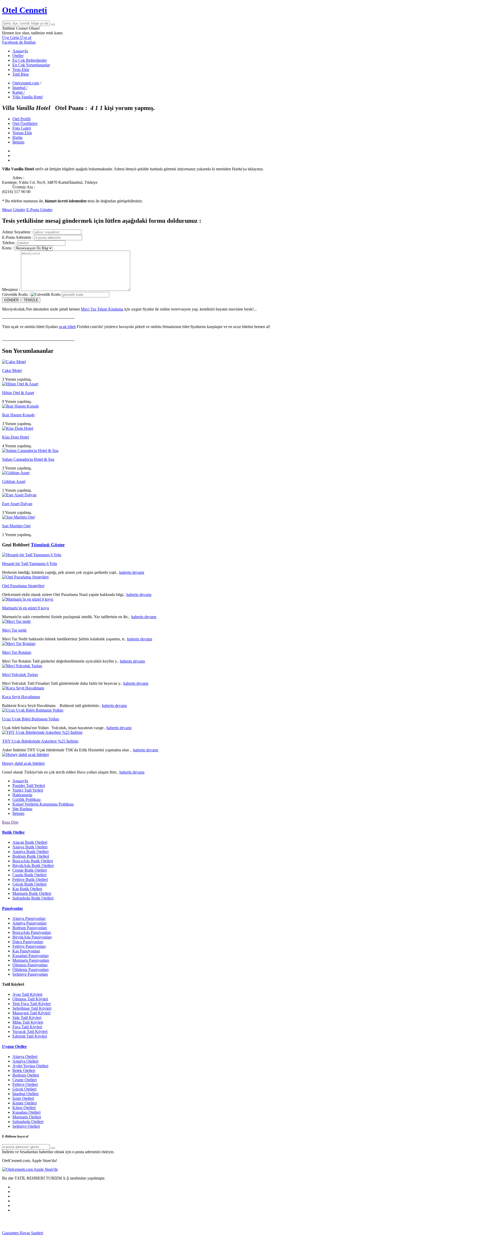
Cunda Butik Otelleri (29, 875)
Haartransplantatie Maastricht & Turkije (34, 1237)
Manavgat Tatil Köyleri (31, 1013)
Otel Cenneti (24, 10)
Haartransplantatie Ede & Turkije (155, 1237)
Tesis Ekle (20, 69)
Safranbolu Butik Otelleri (32, 898)
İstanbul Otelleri (25, 1094)
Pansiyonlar (12, 908)
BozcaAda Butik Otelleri (32, 861)
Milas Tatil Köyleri (27, 1022)
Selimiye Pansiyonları (30, 974)
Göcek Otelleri (24, 1089)
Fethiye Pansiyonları (29, 946)
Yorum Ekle (22, 133)
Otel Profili (21, 119)
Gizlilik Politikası (26, 799)
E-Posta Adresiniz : (17, 237)
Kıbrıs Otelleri (24, 1107)
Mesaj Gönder (13, 210)
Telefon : (9, 243)
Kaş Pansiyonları (26, 951)
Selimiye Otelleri (26, 1126)
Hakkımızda (22, 795)
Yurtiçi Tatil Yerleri (27, 790)
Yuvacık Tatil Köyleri (30, 1031)
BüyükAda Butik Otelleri (33, 865)
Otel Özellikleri (24, 123)
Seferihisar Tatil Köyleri (31, 1008)
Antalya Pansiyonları (29, 923)
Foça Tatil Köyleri (27, 1027)
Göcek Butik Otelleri (29, 884)
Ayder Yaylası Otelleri (30, 1066)
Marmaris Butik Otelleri (31, 893)
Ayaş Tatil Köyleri (27, 994)
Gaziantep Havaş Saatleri (22, 1233)
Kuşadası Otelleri (26, 1112)
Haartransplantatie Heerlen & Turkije (133, 1233)
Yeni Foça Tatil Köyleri (31, 1003)
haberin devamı (131, 572)
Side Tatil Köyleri (26, 1017)
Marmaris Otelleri (26, 1117)
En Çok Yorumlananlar (31, 65)
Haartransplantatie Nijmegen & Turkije (196, 1233)
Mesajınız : (11, 289)
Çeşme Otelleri (24, 1080)
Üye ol (25, 37)
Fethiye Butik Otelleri (30, 879)
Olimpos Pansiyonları (30, 965)
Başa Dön (10, 822)
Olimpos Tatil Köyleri (30, 999)
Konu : (7, 248)
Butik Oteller (13, 832)
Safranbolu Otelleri (27, 1121)
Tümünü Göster (48, 544)
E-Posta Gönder (39, 210)
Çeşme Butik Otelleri (29, 870)
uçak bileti (67, 326)
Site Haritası (22, 809)
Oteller (18, 55)
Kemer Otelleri (24, 1103)
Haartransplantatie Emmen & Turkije (97, 1237)
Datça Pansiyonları (27, 942)
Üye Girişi (11, 37)
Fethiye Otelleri (25, 1084)
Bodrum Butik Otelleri (30, 856)
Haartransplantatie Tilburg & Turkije (72, 1233)
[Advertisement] (41, 1223)
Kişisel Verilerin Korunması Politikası (43, 804)
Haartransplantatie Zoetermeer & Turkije (390, 1233)
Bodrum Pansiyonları (29, 928)
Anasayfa (20, 51)
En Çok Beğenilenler (29, 60)
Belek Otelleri (23, 1070)
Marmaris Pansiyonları (30, 960)
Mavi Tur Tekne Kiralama (102, 309)
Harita (17, 137)
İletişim (18, 142)
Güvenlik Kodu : (16, 294)
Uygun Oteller (14, 1046)
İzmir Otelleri (23, 1098)
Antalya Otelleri (25, 1061)
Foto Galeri (21, 128)
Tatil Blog (20, 74)
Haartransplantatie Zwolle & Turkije (453, 1233)
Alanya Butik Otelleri (30, 847)
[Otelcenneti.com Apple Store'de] (30, 1169)
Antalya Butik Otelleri (30, 851)
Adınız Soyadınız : (17, 232)
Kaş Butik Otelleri (27, 889)
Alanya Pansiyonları (28, 918)
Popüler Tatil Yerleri (28, 785)
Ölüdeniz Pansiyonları (30, 969)
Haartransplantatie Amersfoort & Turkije (323, 1233)
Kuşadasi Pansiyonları (30, 955)
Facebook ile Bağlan (19, 42)
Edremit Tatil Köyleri (29, 1036)
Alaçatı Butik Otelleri (29, 842)
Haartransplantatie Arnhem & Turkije (259, 1233)
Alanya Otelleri (24, 1056)
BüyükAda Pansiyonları (32, 937)
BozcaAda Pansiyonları (31, 932)
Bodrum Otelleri (25, 1075)
